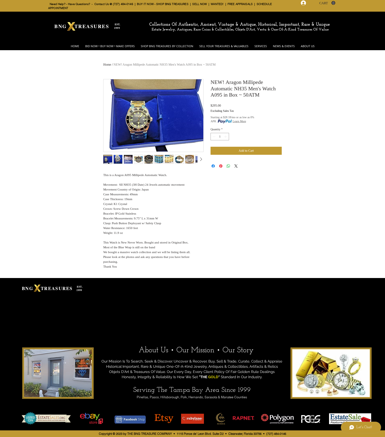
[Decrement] (213, 136)
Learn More (239, 121)
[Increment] (225, 136)
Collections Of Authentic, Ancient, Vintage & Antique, (203, 24)
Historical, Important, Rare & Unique (294, 24)
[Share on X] (236, 166)
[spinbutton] (219, 136)
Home (107, 64)
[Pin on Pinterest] (220, 166)
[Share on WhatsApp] (228, 166)
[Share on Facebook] (213, 166)
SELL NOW (199, 4)
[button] (327, 3)
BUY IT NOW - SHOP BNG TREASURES (162, 4)
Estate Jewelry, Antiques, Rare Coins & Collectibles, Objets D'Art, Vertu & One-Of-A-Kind (224, 30)
